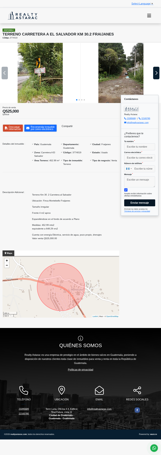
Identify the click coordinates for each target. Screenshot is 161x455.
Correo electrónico (133, 152)
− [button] (7, 265)
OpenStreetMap (112, 316)
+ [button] (7, 261)
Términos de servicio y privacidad (137, 211)
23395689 (131, 118)
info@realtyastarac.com (138, 122)
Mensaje (128, 174)
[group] (40, 73)
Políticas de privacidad (80, 369)
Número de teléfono (133, 163)
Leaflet (95, 316)
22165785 (145, 118)
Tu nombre (129, 141)
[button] (76, 99)
